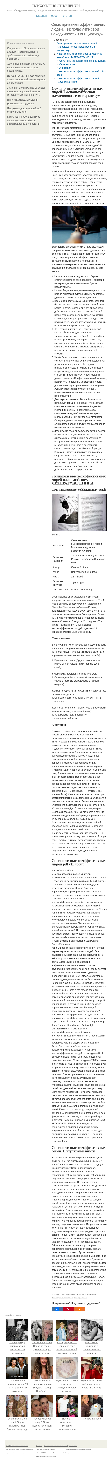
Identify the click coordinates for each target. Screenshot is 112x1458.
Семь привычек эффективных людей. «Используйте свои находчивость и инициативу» (77, 46)
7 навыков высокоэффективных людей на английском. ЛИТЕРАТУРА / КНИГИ (79, 55)
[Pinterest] (68, 1309)
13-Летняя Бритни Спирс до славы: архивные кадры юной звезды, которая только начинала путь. (26, 91)
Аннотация (65, 67)
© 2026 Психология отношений (17, 1446)
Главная (41, 15)
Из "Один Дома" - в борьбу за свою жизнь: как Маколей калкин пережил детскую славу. (26, 79)
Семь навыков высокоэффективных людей (82, 60)
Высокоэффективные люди (86, 1294)
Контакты (39, 1446)
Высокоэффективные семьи (62, 1298)
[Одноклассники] (79, 1309)
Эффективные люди (67, 1294)
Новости (55, 15)
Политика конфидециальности (46, 1449)
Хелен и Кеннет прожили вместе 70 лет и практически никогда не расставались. (26, 67)
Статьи (67, 15)
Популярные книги (80, 1298)
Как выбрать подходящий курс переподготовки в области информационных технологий (23, 120)
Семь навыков (67, 64)
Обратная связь (71, 1446)
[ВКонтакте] (57, 1309)
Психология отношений (56, 5)
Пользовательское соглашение (55, 1446)
